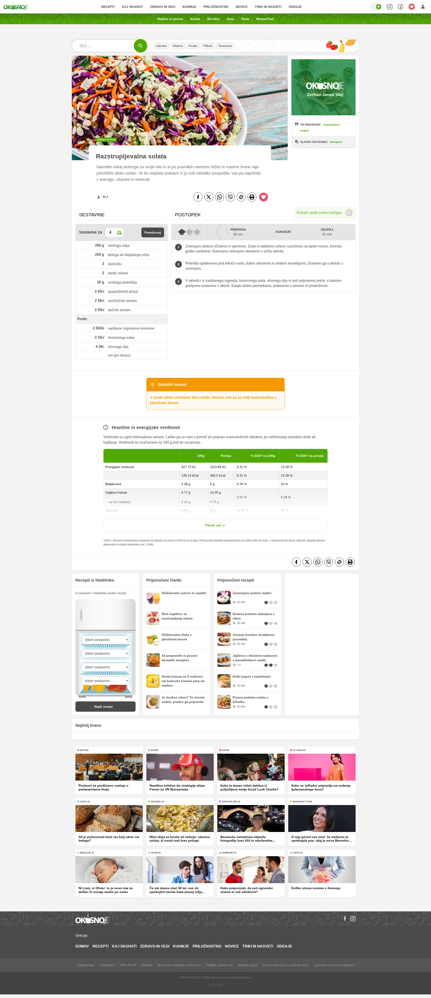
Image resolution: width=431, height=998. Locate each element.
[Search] (389, 6)
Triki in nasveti (268, 7)
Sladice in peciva (170, 19)
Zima (230, 19)
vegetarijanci (331, 124)
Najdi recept (103, 706)
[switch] (376, 6)
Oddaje (295, 7)
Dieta (245, 19)
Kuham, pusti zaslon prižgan (319, 212)
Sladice (178, 46)
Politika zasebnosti (219, 965)
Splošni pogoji (247, 965)
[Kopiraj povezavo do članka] (241, 197)
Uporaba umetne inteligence (334, 965)
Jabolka (161, 46)
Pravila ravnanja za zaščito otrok (286, 965)
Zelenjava (336, 142)
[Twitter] (208, 197)
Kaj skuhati (132, 7)
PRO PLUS (128, 965)
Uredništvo (107, 965)
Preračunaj (153, 232)
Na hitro (213, 19)
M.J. (106, 197)
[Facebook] (198, 197)
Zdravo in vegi (162, 7)
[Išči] (140, 46)
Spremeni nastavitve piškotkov (179, 965)
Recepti (108, 7)
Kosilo (195, 19)
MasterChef (265, 19)
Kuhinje (189, 7)
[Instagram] (353, 918)
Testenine (225, 46)
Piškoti (207, 46)
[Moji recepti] (412, 7)
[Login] (423, 6)
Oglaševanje (85, 965)
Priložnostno (216, 7)
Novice (242, 7)
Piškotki (146, 965)
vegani (304, 130)
